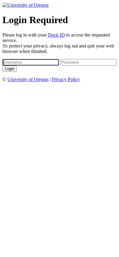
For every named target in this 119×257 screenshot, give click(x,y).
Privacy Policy (66, 79)
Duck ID (56, 34)
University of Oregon (28, 79)
